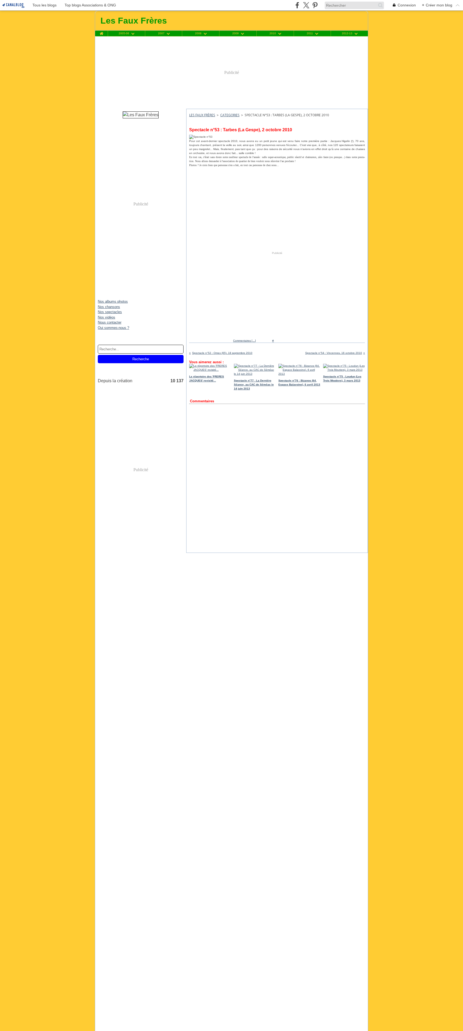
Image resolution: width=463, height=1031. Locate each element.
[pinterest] (315, 5)
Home (101, 32)
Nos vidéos (106, 317)
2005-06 (124, 33)
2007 (161, 33)
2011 (310, 33)
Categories (230, 115)
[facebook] (297, 5)
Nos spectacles (110, 312)
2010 (273, 33)
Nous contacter (109, 322)
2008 (198, 33)
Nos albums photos (113, 301)
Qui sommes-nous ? (113, 328)
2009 (235, 33)
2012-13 (347, 33)
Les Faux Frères (202, 115)
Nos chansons (109, 307)
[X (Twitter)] (306, 5)
